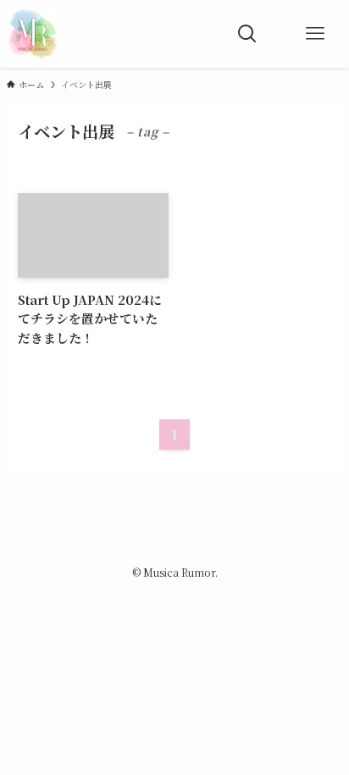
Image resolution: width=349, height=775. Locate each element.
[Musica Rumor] (32, 34)
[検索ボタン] (247, 34)
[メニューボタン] (315, 34)
